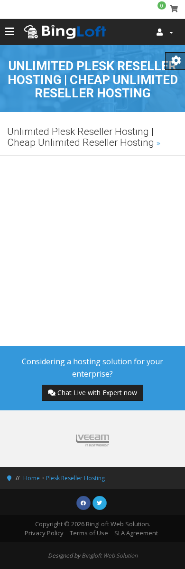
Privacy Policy (44, 533)
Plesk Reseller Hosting (75, 478)
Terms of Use (89, 533)
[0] (174, 9)
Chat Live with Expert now (97, 392)
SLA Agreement (136, 533)
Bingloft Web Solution (110, 555)
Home (31, 478)
